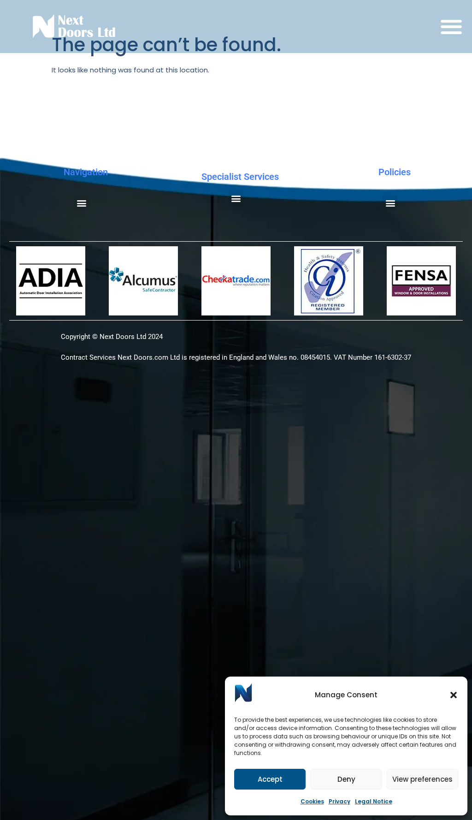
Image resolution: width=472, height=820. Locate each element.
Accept (270, 779)
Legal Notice (373, 801)
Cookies (312, 801)
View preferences (422, 779)
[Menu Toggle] (451, 26)
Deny (346, 779)
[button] (453, 695)
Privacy (339, 801)
